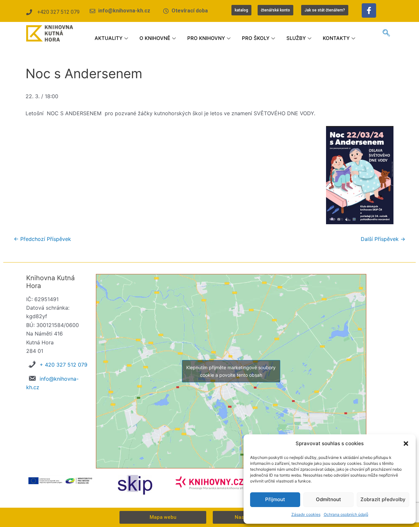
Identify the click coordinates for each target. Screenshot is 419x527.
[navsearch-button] (386, 33)
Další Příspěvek (383, 239)
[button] (406, 443)
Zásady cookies (305, 514)
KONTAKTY (336, 38)
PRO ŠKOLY (255, 38)
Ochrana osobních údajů (346, 514)
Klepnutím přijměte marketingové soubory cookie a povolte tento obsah (231, 371)
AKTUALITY (108, 38)
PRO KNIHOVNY (206, 38)
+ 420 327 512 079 (63, 364)
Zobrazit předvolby (383, 499)
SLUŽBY (296, 38)
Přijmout (275, 499)
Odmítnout (328, 499)
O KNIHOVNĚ (154, 38)
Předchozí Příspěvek (42, 239)
